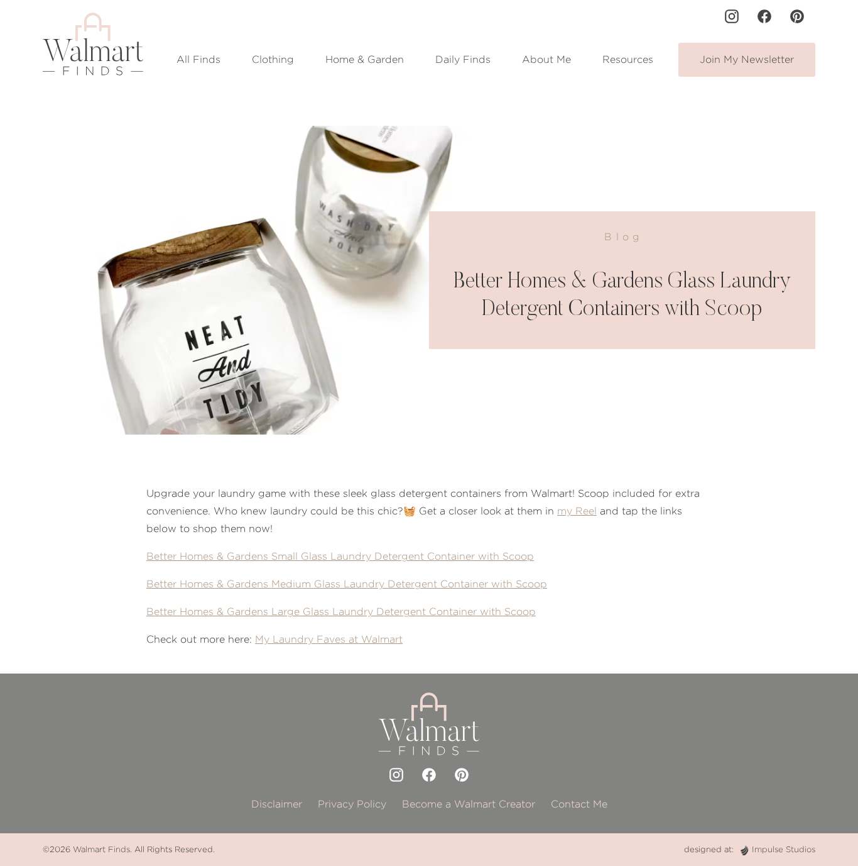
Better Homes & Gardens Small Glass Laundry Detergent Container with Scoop (340, 556)
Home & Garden (364, 59)
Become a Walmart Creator (468, 804)
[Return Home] (93, 44)
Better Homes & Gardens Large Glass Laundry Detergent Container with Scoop (341, 612)
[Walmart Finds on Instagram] (731, 16)
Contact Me (579, 804)
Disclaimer (276, 804)
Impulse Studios (783, 849)
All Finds (198, 59)
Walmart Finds (101, 849)
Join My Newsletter (747, 59)
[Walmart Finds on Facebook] (764, 16)
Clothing (273, 59)
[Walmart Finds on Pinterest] (797, 16)
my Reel (577, 511)
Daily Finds (463, 59)
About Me (546, 59)
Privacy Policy (352, 804)
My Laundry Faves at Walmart (329, 639)
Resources (627, 59)
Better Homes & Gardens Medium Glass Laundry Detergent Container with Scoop (346, 584)
